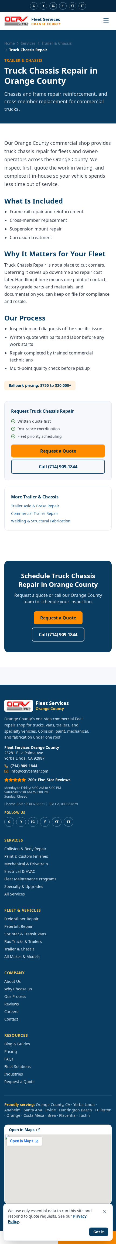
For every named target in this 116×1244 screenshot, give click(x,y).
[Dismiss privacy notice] (104, 1211)
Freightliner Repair (21, 918)
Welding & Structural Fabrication (40, 520)
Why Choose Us (18, 988)
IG (53, 6)
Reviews (11, 1004)
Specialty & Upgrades (23, 886)
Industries (13, 1074)
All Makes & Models (22, 956)
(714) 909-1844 (24, 765)
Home (9, 43)
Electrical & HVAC (19, 871)
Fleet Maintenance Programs (30, 878)
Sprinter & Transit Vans (25, 933)
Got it (98, 1231)
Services (28, 43)
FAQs (8, 1059)
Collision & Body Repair (25, 848)
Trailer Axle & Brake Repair (35, 505)
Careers (11, 1011)
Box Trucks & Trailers (23, 941)
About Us (12, 981)
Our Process (15, 996)
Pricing (10, 1051)
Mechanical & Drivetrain (26, 863)
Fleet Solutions (17, 1066)
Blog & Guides (17, 1043)
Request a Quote (58, 451)
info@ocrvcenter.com (29, 771)
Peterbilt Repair (18, 926)
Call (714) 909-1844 (58, 467)
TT (82, 6)
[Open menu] (106, 20)
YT (72, 6)
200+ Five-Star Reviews (49, 779)
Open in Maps (22, 1129)
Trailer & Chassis (57, 43)
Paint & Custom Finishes (26, 856)
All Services (14, 894)
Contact (11, 1019)
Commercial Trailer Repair (34, 513)
